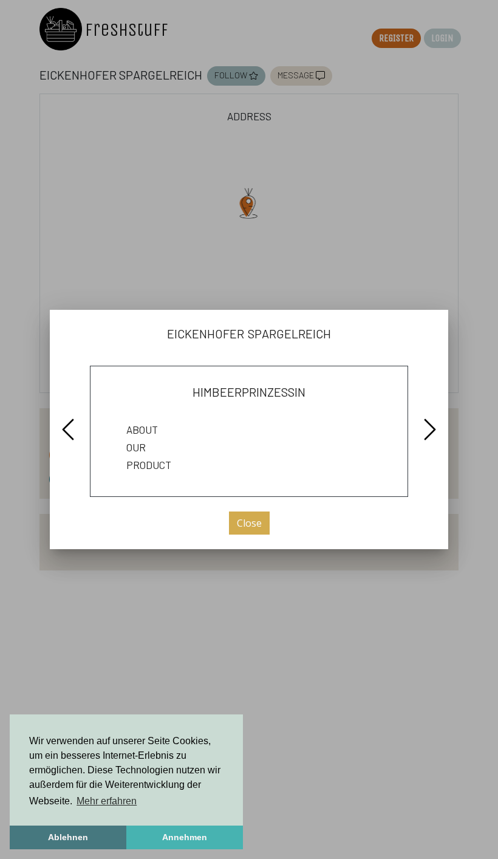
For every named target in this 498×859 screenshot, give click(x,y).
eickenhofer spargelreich (249, 332)
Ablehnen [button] (68, 837)
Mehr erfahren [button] (107, 801)
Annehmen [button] (184, 837)
